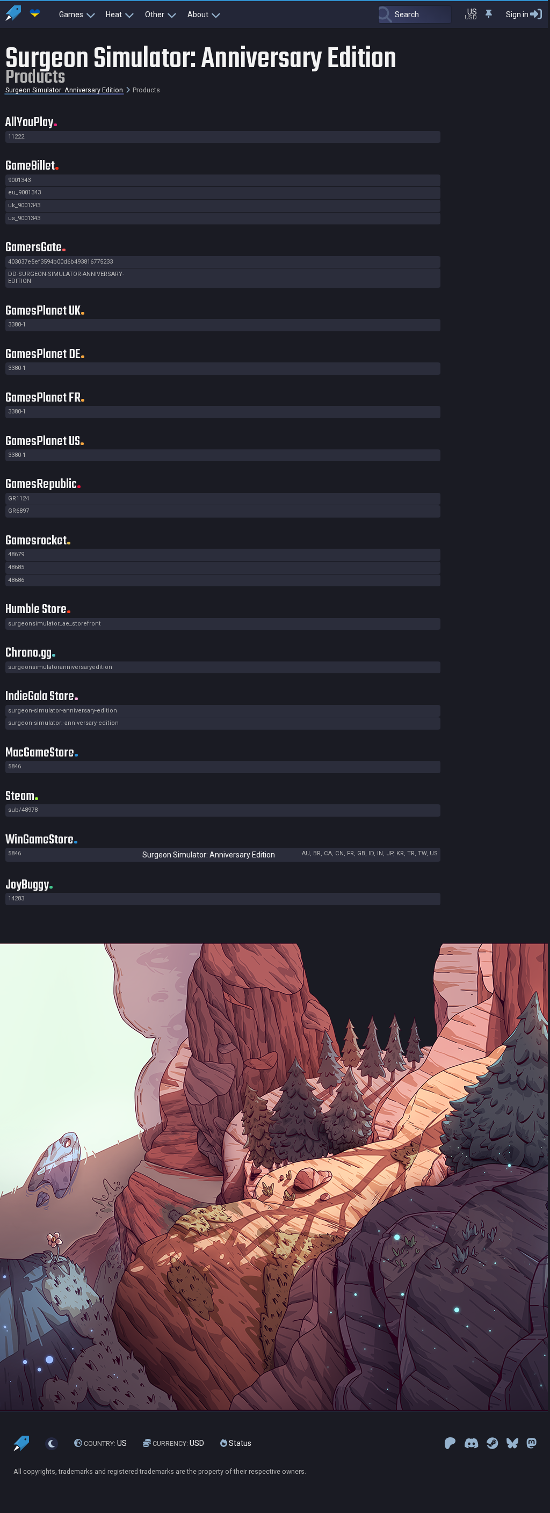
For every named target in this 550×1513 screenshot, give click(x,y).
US (105, 1443)
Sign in (517, 14)
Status (239, 1443)
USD (178, 1443)
